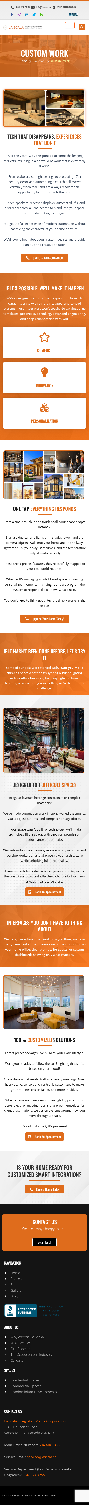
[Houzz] (43, 14)
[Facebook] (13, 14)
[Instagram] (21, 14)
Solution (39, 61)
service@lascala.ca (41, 1457)
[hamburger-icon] (70, 25)
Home (23, 61)
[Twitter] (35, 14)
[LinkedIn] (28, 14)
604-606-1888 (50, 1444)
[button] (82, 27)
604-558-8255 (33, 1474)
